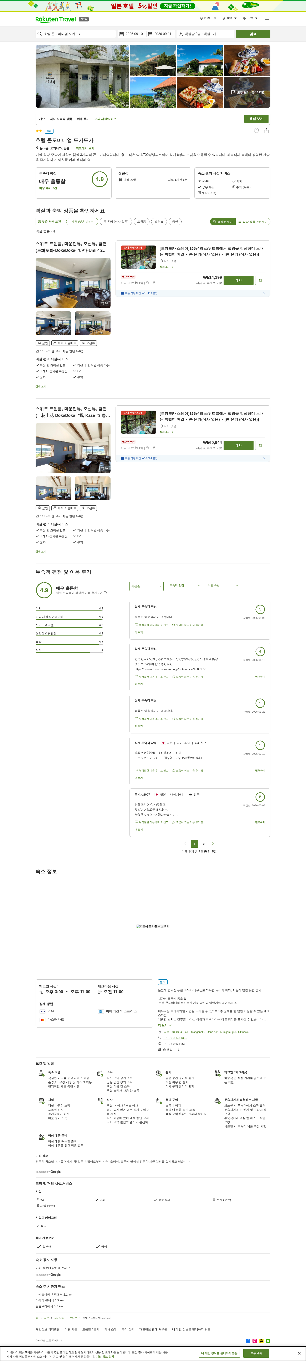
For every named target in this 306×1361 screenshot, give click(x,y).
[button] (56, 19)
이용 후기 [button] (83, 118)
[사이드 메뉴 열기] (267, 19)
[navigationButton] (185, 844)
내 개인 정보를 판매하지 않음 (191, 1329)
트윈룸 (141, 221)
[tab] (222, 221)
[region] (153, 1353)
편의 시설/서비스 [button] (106, 118)
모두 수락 (256, 1353)
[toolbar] (146, 34)
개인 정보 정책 (105, 1356)
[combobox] (76, 34)
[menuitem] (209, 18)
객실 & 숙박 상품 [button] (61, 118)
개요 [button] (42, 118)
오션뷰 (159, 221)
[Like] (256, 131)
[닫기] (299, 1353)
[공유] (266, 131)
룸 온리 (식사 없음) (115, 221)
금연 (175, 221)
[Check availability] (260, 280)
